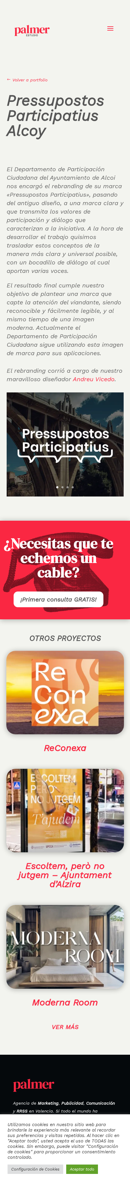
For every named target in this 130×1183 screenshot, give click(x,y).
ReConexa (65, 747)
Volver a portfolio (27, 79)
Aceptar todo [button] (82, 1169)
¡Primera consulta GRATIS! (58, 599)
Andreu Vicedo (94, 379)
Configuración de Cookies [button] (35, 1169)
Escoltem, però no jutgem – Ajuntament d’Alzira (65, 874)
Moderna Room (65, 1002)
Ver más (65, 1027)
